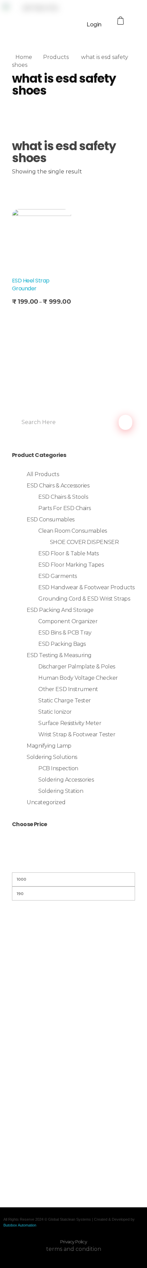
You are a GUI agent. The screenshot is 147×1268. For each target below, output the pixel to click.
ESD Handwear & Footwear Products (86, 587)
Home (23, 57)
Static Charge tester (64, 700)
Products (56, 57)
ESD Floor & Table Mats (68, 553)
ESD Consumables (51, 519)
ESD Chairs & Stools (63, 497)
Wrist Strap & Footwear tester (76, 734)
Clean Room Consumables (72, 531)
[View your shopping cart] (121, 20)
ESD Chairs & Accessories (58, 485)
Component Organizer (67, 621)
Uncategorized (46, 802)
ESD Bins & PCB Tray (64, 632)
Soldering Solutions (52, 757)
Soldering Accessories (66, 779)
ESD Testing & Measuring (59, 655)
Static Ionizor (54, 712)
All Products (43, 474)
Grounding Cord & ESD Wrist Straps (84, 598)
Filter (73, 863)
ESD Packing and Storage (60, 610)
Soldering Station (60, 791)
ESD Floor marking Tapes (71, 564)
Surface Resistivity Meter (69, 723)
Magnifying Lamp (49, 745)
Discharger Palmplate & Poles (76, 666)
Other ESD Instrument (68, 689)
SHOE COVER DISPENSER (84, 542)
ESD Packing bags (61, 644)
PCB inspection (58, 768)
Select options (34, 315)
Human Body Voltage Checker (78, 678)
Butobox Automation (19, 1225)
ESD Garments (57, 576)
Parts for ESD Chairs (64, 508)
